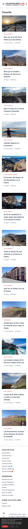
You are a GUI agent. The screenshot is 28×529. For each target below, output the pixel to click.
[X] (4, 516)
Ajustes (12, 526)
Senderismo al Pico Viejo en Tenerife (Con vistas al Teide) (14, 325)
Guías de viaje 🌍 (7, 466)
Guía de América (7, 455)
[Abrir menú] (3, 4)
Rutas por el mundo (7, 495)
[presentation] (14, 23)
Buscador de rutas (7, 479)
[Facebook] (4, 513)
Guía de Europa (6, 461)
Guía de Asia (5, 458)
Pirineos (4, 487)
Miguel (7, 79)
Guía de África (6, 453)
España (15, 174)
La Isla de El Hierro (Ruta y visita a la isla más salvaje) (14, 397)
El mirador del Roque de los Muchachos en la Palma (13, 180)
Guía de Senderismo (8, 482)
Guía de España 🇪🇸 (7, 471)
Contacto (4, 503)
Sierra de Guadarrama (8, 490)
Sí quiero (5, 526)
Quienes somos (6, 506)
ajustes (19, 523)
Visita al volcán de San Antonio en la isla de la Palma (13, 254)
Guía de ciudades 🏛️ (8, 469)
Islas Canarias (8, 34)
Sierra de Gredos (7, 492)
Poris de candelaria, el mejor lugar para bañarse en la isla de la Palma (14, 217)
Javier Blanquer (9, 42)
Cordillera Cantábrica (8, 485)
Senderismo (7, 320)
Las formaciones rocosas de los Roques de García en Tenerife (14, 434)
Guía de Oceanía (7, 463)
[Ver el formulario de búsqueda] (26, 4)
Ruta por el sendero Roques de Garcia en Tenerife (12, 74)
